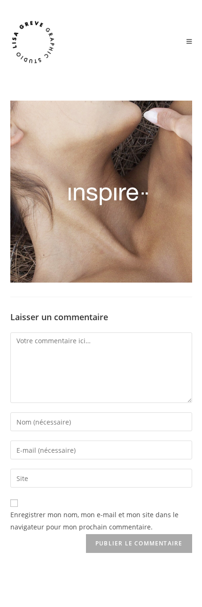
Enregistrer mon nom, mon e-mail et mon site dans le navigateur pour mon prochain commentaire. (94, 520)
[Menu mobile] (189, 42)
